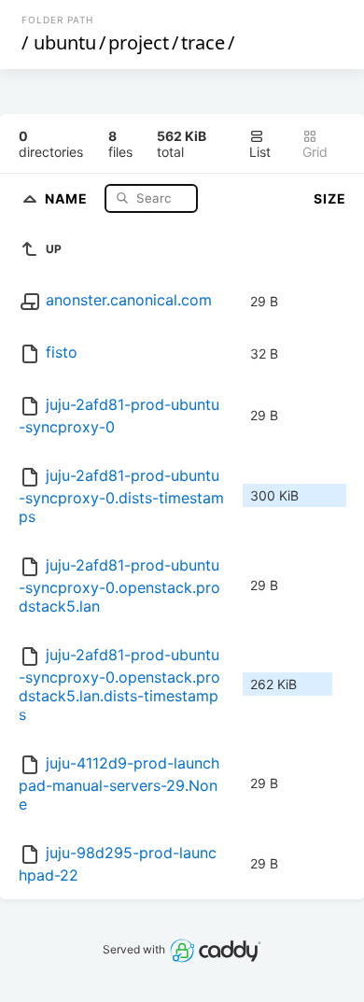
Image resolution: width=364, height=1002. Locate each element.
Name (68, 197)
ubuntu (65, 42)
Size (330, 198)
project (138, 42)
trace (203, 42)
